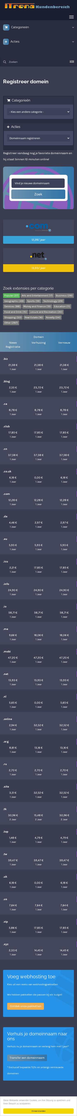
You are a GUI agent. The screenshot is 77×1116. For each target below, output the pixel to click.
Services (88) (12, 306)
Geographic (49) (14, 300)
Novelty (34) (53, 317)
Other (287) (11, 322)
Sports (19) (33, 300)
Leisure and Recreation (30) (46, 311)
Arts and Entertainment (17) (37, 295)
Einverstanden (39, 1111)
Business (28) (64, 295)
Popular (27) (11, 295)
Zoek (38, 194)
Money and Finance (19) (37, 306)
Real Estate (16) (34, 317)
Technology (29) (53, 300)
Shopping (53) (13, 317)
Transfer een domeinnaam (27, 1058)
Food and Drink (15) (15, 311)
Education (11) (62, 306)
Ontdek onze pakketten (25, 1006)
